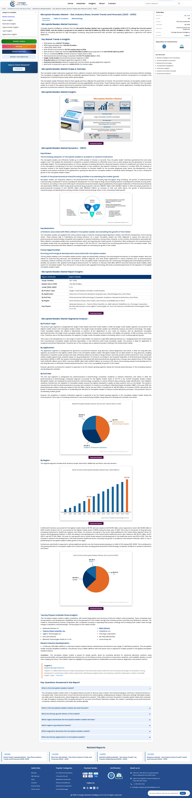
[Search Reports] (178, 4)
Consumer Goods (62, 776)
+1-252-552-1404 (139, 784)
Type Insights (7, 31)
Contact (112, 3)
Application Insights (9, 34)
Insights (92, 3)
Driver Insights (7, 20)
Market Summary (8, 17)
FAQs (32, 779)
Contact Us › (19, 69)
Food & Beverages (62, 789)
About (102, 3)
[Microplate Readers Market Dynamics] (96, 209)
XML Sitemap (35, 776)
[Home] (19, 4)
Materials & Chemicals (63, 779)
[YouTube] (91, 788)
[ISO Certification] (164, 46)
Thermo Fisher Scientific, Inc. (54, 631)
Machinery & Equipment (63, 786)
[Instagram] (97, 788)
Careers (34, 783)
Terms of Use (35, 789)
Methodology (77, 18)
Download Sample (96, 143)
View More (59, 675)
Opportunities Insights (10, 27)
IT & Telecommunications (64, 773)
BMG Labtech (104, 628)
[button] (19, 12)
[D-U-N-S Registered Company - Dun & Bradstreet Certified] (181, 46)
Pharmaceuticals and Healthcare (19, 8)
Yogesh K (48, 665)
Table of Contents (60, 18)
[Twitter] (87, 788)
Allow (183, 793)
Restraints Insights (9, 24)
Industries (80, 3)
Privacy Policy (35, 786)
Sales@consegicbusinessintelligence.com (146, 787)
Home (70, 3)
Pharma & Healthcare (63, 783)
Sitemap (34, 773)
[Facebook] (84, 788)
